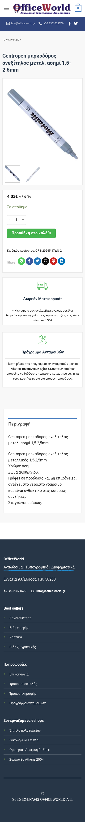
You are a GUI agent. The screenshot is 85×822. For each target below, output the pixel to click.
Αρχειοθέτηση (20, 618)
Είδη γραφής (19, 628)
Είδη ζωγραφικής (22, 647)
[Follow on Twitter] (76, 24)
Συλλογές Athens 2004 (26, 760)
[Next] (73, 123)
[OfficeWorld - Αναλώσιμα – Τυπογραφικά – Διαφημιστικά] (42, 8)
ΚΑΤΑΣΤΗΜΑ (12, 40)
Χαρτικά (15, 637)
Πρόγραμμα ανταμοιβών (27, 703)
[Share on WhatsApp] (21, 261)
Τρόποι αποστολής (23, 684)
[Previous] (12, 123)
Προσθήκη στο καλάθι (31, 233)
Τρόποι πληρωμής (23, 694)
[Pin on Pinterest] (53, 261)
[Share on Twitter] (37, 261)
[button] (6, 8)
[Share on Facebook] (29, 261)
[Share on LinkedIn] (61, 261)
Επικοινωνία (19, 674)
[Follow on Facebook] (70, 24)
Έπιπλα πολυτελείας (25, 731)
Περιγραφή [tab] (19, 423)
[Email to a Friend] (45, 261)
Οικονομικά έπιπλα (23, 740)
